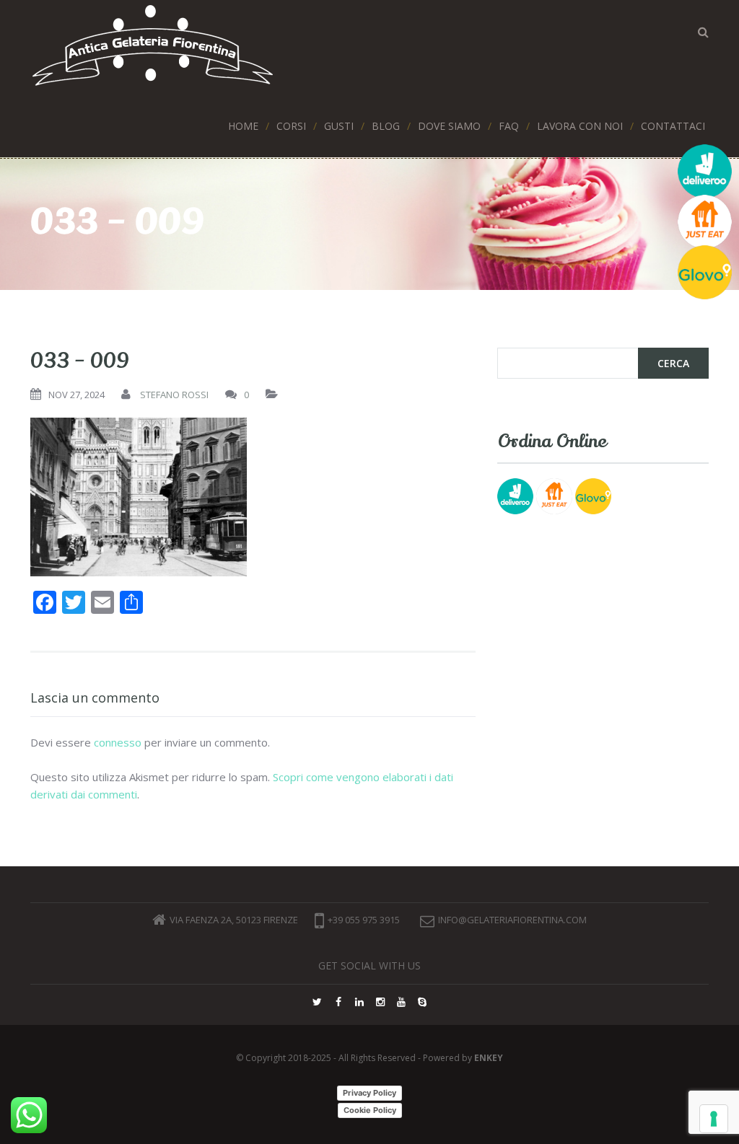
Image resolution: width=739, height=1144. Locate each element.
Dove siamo (449, 126)
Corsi (291, 126)
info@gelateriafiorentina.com (512, 919)
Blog (386, 126)
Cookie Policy (370, 1110)
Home (243, 126)
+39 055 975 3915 (364, 919)
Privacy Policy (369, 1093)
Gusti (339, 126)
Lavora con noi (580, 126)
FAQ (509, 126)
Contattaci (673, 126)
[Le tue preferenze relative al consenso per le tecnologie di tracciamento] (713, 1118)
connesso (117, 742)
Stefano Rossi (174, 394)
